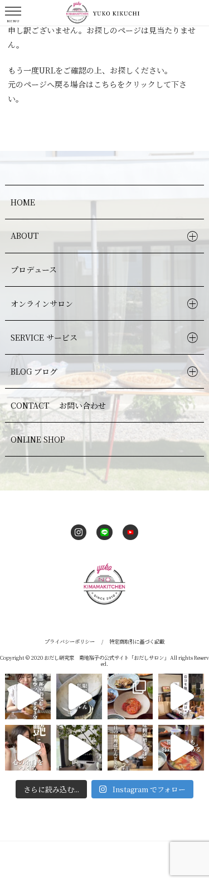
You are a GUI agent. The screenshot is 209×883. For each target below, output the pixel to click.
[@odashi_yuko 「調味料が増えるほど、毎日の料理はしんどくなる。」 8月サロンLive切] (130, 748)
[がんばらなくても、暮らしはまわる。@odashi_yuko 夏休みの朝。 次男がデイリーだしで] (181, 748)
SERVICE (44, 337)
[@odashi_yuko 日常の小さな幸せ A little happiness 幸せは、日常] (79, 748)
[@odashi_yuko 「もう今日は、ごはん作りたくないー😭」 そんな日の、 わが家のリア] (79, 696)
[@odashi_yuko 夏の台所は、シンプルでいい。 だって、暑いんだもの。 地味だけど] (130, 696)
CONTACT (58, 405)
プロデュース (34, 269)
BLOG (34, 371)
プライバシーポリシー (70, 641)
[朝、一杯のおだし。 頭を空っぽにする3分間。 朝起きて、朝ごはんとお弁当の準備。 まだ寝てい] (28, 696)
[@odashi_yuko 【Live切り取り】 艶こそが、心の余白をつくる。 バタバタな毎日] (28, 748)
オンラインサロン (42, 303)
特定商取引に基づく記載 (136, 641)
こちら (105, 84)
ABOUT (24, 235)
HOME (23, 202)
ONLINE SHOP (38, 439)
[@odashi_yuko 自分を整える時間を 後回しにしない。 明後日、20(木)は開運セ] (181, 696)
